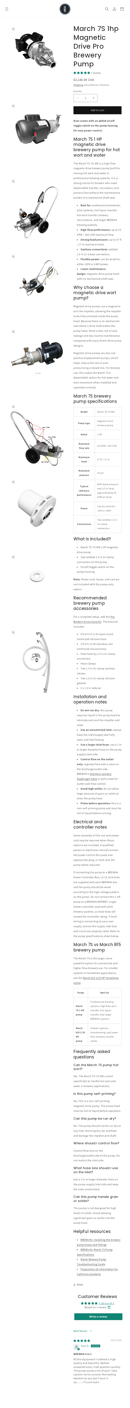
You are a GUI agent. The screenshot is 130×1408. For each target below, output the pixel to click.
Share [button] (80, 1284)
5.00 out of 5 (106, 1303)
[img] (81, 1341)
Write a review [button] (98, 1316)
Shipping (78, 84)
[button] (6, 9)
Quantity (77, 91)
